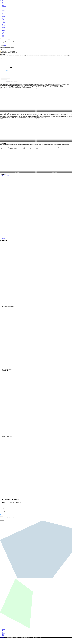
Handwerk (3, 14)
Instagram (3, 35)
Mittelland (3, 24)
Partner (3, 7)
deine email (1, 519)
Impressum (3, 633)
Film (2, 13)
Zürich (2, 26)
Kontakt (3, 32)
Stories (2, 2)
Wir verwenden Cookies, (3, 637)
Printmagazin (3, 30)
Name (1, 510)
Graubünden (3, 23)
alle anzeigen (3, 10)
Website (1, 513)
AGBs (2, 33)
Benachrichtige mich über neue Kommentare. (7, 514)
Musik (2, 15)
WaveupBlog (1, 0)
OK (40, 637)
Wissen (3, 5)
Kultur (2, 3)
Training (3, 4)
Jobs (2, 31)
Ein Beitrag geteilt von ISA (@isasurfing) (11, 81)
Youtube (3, 36)
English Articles (4, 6)
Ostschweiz (3, 25)
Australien (3, 19)
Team (2, 630)
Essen (2, 12)
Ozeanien (3, 21)
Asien (2, 18)
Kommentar (2, 508)
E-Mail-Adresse (2, 511)
